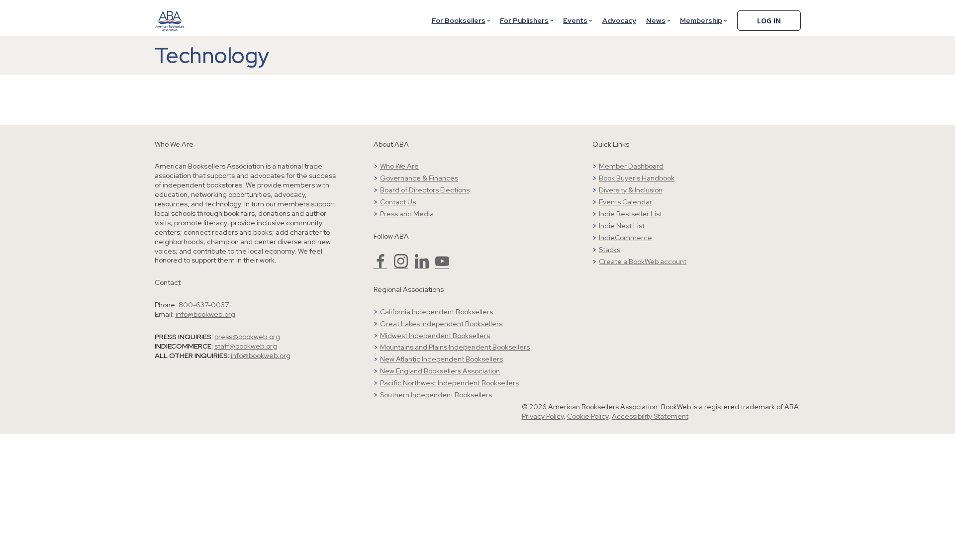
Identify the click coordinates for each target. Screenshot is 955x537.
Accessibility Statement (650, 416)
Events (575, 20)
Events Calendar (625, 201)
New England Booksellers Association (440, 370)
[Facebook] (380, 265)
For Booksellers (458, 20)
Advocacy (619, 20)
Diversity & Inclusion (631, 189)
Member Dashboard (631, 166)
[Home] (170, 14)
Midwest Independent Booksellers (435, 335)
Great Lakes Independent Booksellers (441, 323)
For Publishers (524, 20)
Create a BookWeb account (642, 261)
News (656, 20)
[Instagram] (401, 265)
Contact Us (398, 201)
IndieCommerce (625, 237)
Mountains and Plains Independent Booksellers (455, 347)
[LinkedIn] (422, 265)
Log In (769, 20)
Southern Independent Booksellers (436, 394)
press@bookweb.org (247, 336)
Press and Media (407, 213)
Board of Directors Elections (425, 189)
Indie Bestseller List (630, 213)
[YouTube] (442, 265)
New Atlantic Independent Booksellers (441, 359)
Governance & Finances (419, 178)
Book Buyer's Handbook (636, 178)
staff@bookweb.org (245, 346)
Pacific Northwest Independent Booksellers (449, 382)
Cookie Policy (587, 416)
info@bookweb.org (205, 314)
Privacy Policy (543, 416)
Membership (701, 20)
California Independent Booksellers (436, 311)
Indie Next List (622, 225)
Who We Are (399, 166)
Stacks (609, 249)
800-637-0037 (204, 304)
